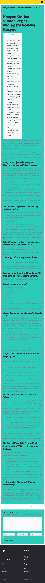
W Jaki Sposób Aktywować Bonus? (13, 68)
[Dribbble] (4, 559)
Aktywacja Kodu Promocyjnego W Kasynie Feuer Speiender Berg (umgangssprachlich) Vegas (13, 130)
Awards (3, 569)
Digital (25, 554)
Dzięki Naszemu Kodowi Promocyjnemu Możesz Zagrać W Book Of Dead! (13, 45)
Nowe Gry (8, 110)
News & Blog (4, 571)
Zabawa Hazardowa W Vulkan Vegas (14, 96)
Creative (25, 553)
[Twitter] (9, 559)
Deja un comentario (6, 9)
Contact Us (4, 572)
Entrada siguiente (35, 506)
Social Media (26, 556)
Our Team (4, 568)
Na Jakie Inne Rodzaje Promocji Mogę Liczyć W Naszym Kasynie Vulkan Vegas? (14, 88)
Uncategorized (14, 9)
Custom (25, 559)
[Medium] (7, 559)
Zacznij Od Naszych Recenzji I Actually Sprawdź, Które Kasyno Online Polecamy (13, 122)
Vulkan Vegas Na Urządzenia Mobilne (14, 94)
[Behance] (2, 559)
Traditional (26, 557)
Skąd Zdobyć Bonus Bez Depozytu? (13, 112)
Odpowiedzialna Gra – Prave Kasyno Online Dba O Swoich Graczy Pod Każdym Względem (14, 83)
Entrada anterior (9, 506)
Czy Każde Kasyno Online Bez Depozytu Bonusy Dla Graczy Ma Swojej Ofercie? (13, 75)
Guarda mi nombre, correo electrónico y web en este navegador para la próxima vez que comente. (23, 537)
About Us (4, 566)
